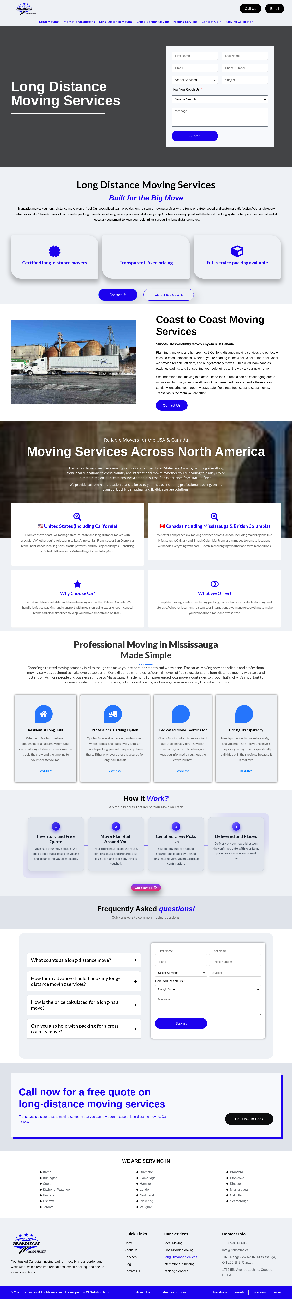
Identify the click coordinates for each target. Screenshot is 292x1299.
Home (128, 1243)
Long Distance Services (180, 1257)
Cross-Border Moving (179, 1250)
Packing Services (176, 1271)
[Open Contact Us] (220, 21)
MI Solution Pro (97, 1292)
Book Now (46, 770)
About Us (130, 1250)
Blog (127, 1264)
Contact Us (117, 295)
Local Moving (173, 1243)
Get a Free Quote (169, 294)
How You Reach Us (186, 89)
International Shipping (179, 1264)
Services (130, 1257)
